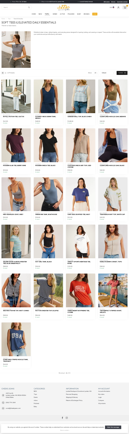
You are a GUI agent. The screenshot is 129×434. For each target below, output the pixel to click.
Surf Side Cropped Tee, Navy (79, 214)
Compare (101, 400)
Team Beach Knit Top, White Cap (112, 214)
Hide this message (113, 427)
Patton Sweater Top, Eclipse (46, 311)
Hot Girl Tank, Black (43, 262)
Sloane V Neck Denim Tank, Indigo (45, 117)
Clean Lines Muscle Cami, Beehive (113, 116)
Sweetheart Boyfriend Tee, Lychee (79, 311)
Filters (120, 73)
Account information (104, 391)
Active (62, 14)
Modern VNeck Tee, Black (45, 165)
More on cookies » (64, 430)
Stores (113, 2)
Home (34, 14)
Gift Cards (107, 2)
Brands (86, 14)
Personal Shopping (71, 394)
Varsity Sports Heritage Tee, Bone (79, 262)
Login (100, 397)
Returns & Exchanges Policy (74, 400)
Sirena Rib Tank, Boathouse (46, 214)
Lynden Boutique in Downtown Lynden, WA (79, 391)
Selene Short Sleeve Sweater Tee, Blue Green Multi (15, 262)
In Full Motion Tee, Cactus (13, 116)
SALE (95, 14)
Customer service (122, 2)
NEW (40, 14)
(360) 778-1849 (11, 403)
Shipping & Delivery (72, 397)
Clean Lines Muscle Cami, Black (112, 165)
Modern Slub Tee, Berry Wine (14, 165)
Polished (71, 14)
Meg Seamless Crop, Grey (13, 214)
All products (102, 403)
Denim (55, 14)
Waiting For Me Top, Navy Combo (16, 311)
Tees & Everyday (18, 19)
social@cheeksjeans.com (13, 408)
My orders (101, 394)
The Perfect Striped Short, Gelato (111, 311)
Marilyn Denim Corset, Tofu (111, 262)
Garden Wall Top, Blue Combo (80, 116)
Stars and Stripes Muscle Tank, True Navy (15, 360)
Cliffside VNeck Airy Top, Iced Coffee (79, 166)
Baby (79, 14)
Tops (47, 14)
